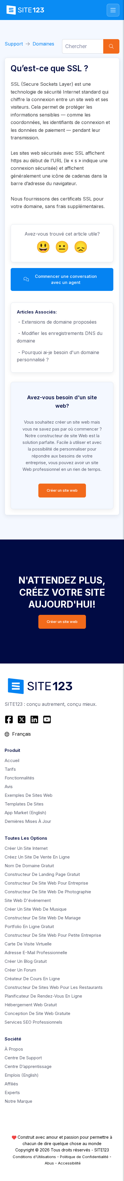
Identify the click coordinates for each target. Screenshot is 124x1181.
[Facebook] (10, 719)
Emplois (22, 1075)
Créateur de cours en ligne (32, 978)
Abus (49, 1163)
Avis (9, 786)
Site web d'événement (28, 900)
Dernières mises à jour (28, 821)
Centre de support (23, 1057)
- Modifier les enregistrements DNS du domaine (59, 337)
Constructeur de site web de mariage (43, 918)
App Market (25, 812)
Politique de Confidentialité (84, 1156)
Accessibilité (69, 1163)
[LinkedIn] (34, 719)
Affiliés (11, 1084)
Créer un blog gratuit (26, 961)
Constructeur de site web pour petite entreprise (53, 935)
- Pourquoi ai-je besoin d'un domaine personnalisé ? (58, 356)
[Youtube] (47, 719)
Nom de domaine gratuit (29, 865)
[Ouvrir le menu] (113, 10)
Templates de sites (24, 804)
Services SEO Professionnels (33, 1022)
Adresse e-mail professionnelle (36, 952)
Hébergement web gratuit (31, 1004)
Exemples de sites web (28, 795)
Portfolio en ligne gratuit (29, 926)
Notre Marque (18, 1101)
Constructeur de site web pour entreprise (46, 883)
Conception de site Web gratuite (37, 1013)
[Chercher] (111, 46)
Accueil (12, 760)
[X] (21, 719)
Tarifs (10, 769)
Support (14, 44)
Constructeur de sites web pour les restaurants (54, 987)
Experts (12, 1092)
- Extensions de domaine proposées (57, 322)
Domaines (43, 44)
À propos (14, 1049)
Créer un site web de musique (36, 909)
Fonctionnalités (19, 778)
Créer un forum (20, 970)
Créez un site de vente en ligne (37, 857)
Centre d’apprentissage (28, 1066)
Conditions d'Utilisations (34, 1156)
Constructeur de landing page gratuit (42, 874)
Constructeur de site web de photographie (48, 891)
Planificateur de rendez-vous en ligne (43, 996)
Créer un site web (62, 490)
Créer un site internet (26, 848)
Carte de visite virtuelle (28, 944)
